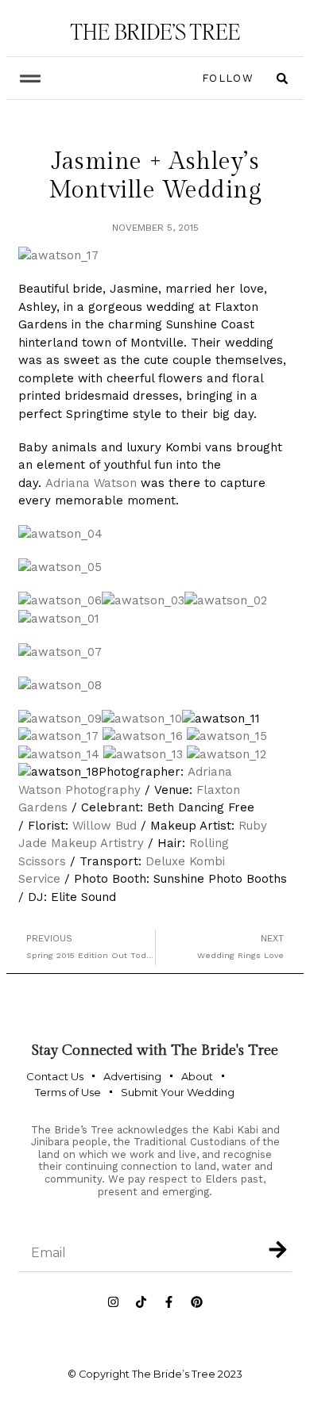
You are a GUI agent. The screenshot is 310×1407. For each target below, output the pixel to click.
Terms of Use (68, 1092)
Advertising (132, 1076)
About (197, 1076)
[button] (29, 78)
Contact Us (54, 1076)
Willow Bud (104, 826)
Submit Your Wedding (177, 1092)
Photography (101, 790)
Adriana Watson (91, 483)
